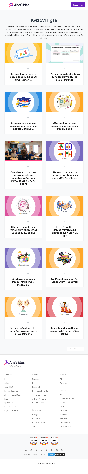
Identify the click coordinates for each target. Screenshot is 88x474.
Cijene (63, 374)
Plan (62, 379)
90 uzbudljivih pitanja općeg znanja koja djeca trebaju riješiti (64, 126)
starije (73, 348)
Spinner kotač (9, 403)
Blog (34, 383)
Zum (34, 426)
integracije (36, 410)
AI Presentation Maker (12, 395)
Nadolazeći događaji (40, 391)
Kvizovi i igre (23, 68)
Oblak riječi (8, 387)
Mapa (43, 454)
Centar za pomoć (39, 395)
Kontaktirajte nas (67, 399)
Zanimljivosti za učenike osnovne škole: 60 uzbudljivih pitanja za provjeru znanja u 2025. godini (23, 178)
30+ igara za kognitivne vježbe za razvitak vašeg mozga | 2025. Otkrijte (64, 175)
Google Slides (37, 415)
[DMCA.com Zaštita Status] (56, 454)
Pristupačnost (65, 422)
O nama (63, 395)
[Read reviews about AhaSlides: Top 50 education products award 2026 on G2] (44, 441)
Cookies (63, 415)
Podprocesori (65, 426)
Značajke (8, 374)
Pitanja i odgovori (11, 391)
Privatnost (64, 411)
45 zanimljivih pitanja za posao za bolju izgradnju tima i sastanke (23, 77)
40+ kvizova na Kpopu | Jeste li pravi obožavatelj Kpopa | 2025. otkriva (23, 230)
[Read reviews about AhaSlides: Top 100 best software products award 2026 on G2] (33, 441)
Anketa (7, 383)
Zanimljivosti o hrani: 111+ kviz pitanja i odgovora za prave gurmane (23, 331)
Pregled (7, 399)
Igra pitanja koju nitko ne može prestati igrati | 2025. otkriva (65, 331)
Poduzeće (64, 383)
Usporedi (35, 379)
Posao (62, 403)
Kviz (5, 379)
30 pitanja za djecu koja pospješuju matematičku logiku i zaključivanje (23, 126)
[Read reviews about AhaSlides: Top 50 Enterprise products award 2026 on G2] (54, 441)
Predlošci (36, 387)
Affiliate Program (39, 399)
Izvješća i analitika (11, 411)
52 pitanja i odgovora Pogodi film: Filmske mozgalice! (23, 282)
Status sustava (30, 454)
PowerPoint (37, 418)
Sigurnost (64, 418)
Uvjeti (62, 407)
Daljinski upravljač (11, 407)
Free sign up (78, 5)
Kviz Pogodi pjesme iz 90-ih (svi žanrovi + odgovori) (64, 280)
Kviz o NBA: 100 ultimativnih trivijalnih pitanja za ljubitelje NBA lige (65, 231)
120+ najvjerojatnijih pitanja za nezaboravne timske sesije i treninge (65, 77)
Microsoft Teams (38, 422)
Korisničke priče (38, 403)
